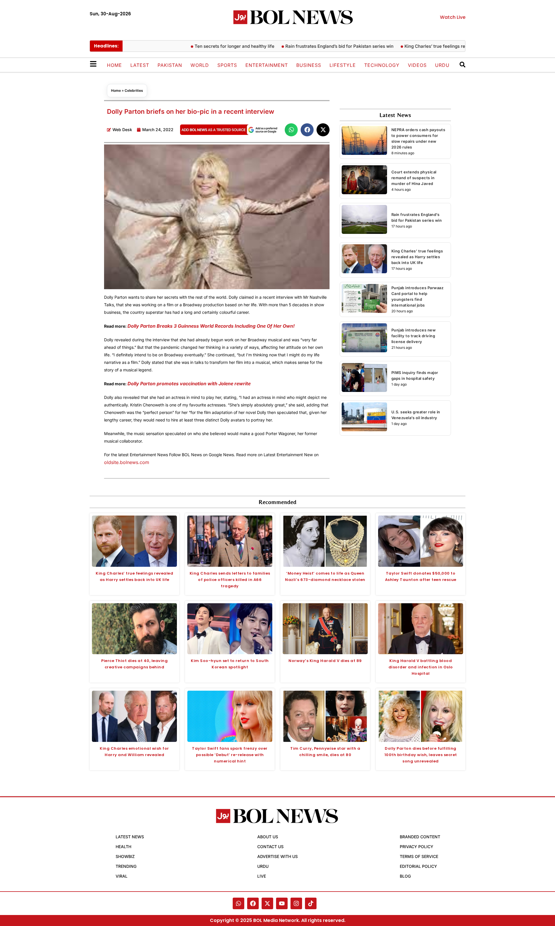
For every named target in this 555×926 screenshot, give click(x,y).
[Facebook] (253, 903)
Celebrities (134, 90)
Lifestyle (343, 65)
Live (261, 876)
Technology (381, 65)
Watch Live (452, 17)
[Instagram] (296, 903)
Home (114, 65)
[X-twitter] (267, 903)
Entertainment (266, 65)
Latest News (130, 836)
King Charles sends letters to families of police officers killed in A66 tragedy (230, 580)
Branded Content (420, 836)
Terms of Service (419, 856)
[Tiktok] (311, 903)
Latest (139, 65)
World (199, 65)
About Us (267, 836)
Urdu (442, 65)
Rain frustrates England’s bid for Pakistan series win (320, 46)
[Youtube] (282, 903)
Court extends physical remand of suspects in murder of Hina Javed (413, 178)
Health (123, 846)
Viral (121, 876)
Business (308, 65)
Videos (417, 65)
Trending (126, 866)
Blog (405, 876)
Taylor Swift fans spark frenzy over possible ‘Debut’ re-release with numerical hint (230, 755)
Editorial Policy (418, 866)
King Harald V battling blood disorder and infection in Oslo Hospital (420, 667)
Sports (227, 65)
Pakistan (170, 65)
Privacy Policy (416, 846)
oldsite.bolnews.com (126, 462)
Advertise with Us (277, 856)
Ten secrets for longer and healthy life (215, 46)
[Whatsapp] (238, 903)
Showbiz (125, 856)
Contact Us (270, 846)
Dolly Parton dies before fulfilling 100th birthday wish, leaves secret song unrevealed (420, 755)
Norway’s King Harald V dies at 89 (325, 660)
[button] (291, 129)
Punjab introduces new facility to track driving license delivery (413, 336)
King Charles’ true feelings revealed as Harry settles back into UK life (457, 46)
